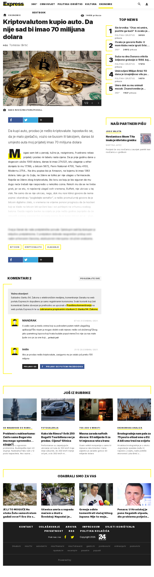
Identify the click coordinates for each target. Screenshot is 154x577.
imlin (25, 349)
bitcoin (14, 247)
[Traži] (139, 4)
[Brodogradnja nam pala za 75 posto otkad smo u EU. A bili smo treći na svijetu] (134, 409)
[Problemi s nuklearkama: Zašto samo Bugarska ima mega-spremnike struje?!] (20, 409)
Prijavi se (30, 366)
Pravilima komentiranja (79, 305)
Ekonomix (14, 15)
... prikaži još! (52, 337)
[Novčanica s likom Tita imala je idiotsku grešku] (145, 138)
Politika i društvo (125, 35)
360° (117, 49)
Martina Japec (114, 145)
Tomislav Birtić (18, 45)
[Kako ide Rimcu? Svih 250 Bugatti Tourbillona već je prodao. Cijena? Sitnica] (58, 409)
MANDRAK (29, 320)
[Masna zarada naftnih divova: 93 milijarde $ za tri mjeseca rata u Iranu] (96, 409)
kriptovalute (33, 247)
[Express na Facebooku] (65, 537)
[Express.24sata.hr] (13, 3)
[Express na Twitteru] (72, 537)
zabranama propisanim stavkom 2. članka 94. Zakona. (69, 309)
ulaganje (53, 247)
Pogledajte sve (90, 278)
